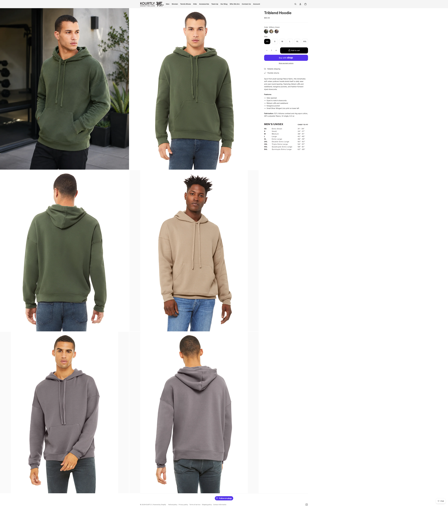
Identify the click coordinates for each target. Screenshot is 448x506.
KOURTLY (148, 504)
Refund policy (172, 504)
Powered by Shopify (159, 504)
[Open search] (295, 4)
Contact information (219, 504)
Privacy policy (183, 504)
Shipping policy (207, 504)
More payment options (286, 63)
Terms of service (194, 504)
